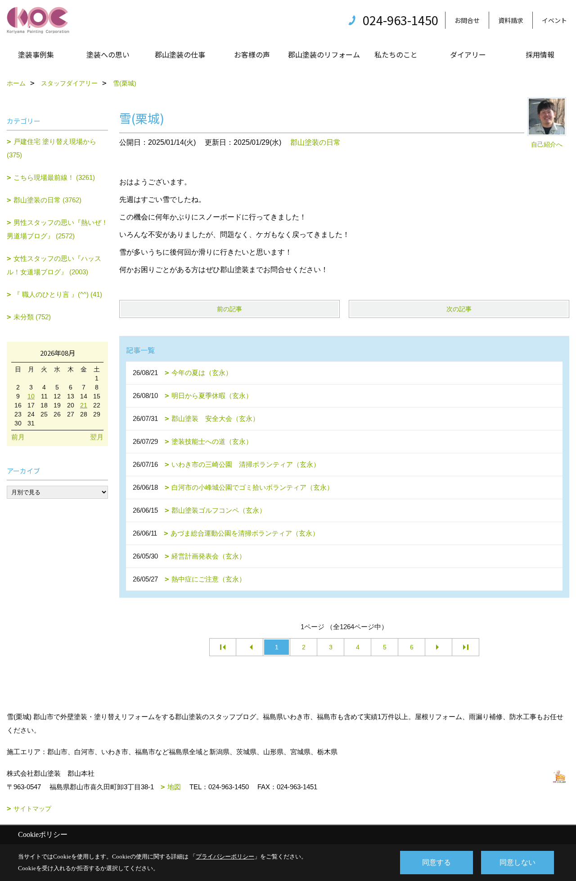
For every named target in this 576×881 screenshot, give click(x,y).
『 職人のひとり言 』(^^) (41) (58, 294)
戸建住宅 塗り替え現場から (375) (51, 148)
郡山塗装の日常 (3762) (47, 200)
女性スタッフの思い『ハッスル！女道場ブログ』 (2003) (54, 265)
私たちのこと (396, 54)
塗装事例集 (36, 54)
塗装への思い (108, 54)
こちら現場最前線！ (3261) (54, 177)
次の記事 (459, 309)
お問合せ (467, 20)
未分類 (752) (32, 317)
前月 (18, 437)
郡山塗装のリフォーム (324, 54)
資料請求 (510, 20)
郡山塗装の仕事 (180, 54)
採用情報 (540, 54)
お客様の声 (252, 54)
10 (31, 396)
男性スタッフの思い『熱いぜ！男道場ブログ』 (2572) (57, 229)
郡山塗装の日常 (315, 142)
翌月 (97, 437)
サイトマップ (32, 808)
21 (83, 405)
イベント (554, 20)
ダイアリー (468, 54)
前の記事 (229, 309)
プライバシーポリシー (225, 856)
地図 (174, 787)
